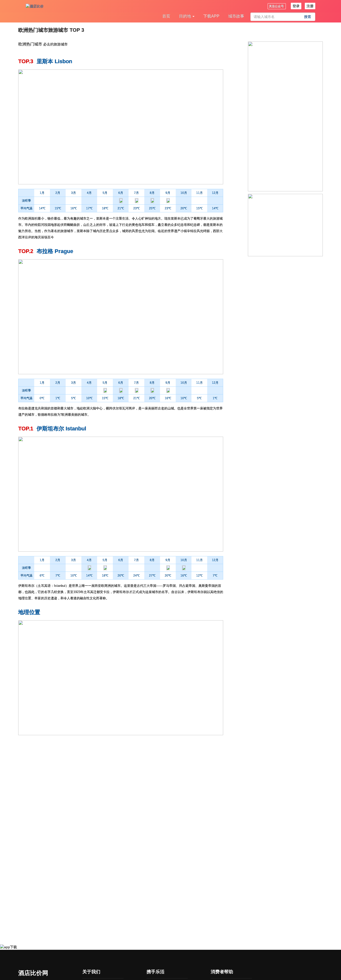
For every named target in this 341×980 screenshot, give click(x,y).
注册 (310, 6)
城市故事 (236, 16)
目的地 (185, 16)
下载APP (211, 16)
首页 (166, 16)
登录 (296, 6)
